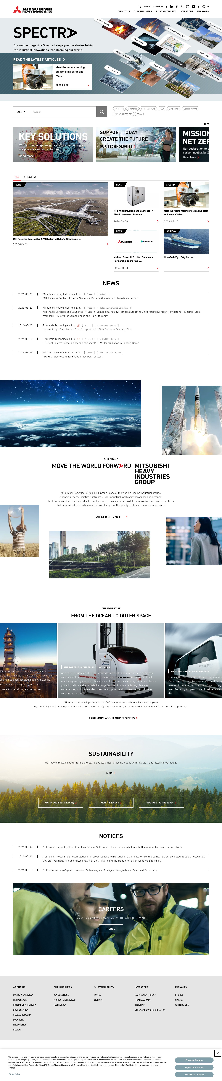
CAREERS (158, 6)
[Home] (32, 8)
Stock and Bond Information (150, 1009)
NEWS (147, 6)
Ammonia (132, 108)
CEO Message (20, 999)
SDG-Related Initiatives (160, 802)
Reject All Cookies (194, 1067)
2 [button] (208, 124)
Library (98, 999)
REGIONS (17, 1029)
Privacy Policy (14, 1074)
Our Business (143, 11)
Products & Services (64, 999)
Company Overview (23, 995)
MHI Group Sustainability (59, 802)
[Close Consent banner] (217, 1053)
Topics (97, 995)
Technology (60, 1004)
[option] (53, 144)
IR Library (140, 1004)
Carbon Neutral (191, 108)
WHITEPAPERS (182, 1004)
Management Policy (145, 995)
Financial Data (142, 999)
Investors (186, 11)
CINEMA (179, 999)
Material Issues (110, 802)
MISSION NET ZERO (123, 114)
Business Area (20, 1009)
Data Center (174, 108)
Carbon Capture (148, 108)
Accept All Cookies (194, 1074)
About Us (124, 11)
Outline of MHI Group (108, 516)
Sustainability (166, 11)
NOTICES (111, 836)
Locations (18, 1019)
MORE (109, 773)
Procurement (20, 1024)
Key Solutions (61, 995)
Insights (203, 11)
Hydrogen (119, 108)
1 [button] (205, 124)
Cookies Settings (194, 1060)
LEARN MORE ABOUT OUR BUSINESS (111, 718)
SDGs (139, 114)
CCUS (161, 108)
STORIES (179, 995)
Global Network (22, 1014)
